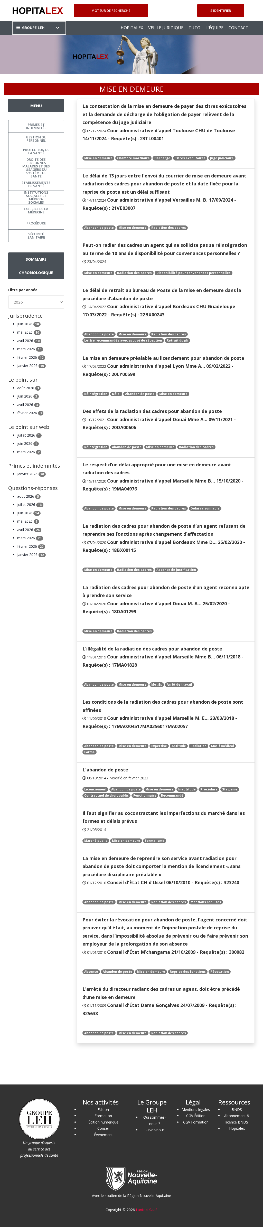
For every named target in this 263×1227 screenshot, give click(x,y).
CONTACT (238, 28)
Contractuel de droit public (106, 795)
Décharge (162, 158)
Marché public (95, 840)
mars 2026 (29, 348)
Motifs (156, 684)
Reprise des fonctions (188, 971)
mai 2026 (28, 332)
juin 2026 (28, 324)
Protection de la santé (36, 151)
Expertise (159, 746)
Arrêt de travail (179, 684)
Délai (116, 394)
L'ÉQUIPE (214, 28)
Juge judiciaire (222, 158)
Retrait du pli (177, 340)
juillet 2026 (28, 435)
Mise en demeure (98, 158)
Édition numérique (103, 1122)
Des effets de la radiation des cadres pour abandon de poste (152, 411)
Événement (103, 1134)
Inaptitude (187, 789)
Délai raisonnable (205, 508)
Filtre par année (22, 289)
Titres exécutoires (190, 158)
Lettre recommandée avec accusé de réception (123, 340)
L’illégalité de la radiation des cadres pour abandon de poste (152, 649)
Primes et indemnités (36, 126)
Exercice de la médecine (36, 210)
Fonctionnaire (144, 795)
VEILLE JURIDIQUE (165, 28)
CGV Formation (196, 1122)
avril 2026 (28, 340)
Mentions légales (196, 1109)
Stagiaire (229, 789)
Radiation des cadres (168, 227)
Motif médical (222, 746)
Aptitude (179, 746)
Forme (89, 752)
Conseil (103, 1128)
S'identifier (220, 10)
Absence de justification (176, 570)
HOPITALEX (132, 28)
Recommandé (172, 795)
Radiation (198, 746)
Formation (103, 1115)
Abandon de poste (99, 227)
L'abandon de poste (105, 770)
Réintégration (95, 394)
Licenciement (95, 789)
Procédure (209, 789)
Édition (103, 1109)
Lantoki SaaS (146, 1209)
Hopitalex (237, 1128)
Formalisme (154, 840)
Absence (91, 971)
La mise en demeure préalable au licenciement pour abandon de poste (163, 358)
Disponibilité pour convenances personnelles (193, 273)
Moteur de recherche (110, 10)
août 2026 (28, 387)
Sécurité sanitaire (36, 236)
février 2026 (30, 357)
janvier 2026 (30, 365)
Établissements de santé (36, 184)
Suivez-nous (155, 1129)
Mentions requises (206, 902)
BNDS (237, 1109)
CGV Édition (195, 1115)
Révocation (219, 971)
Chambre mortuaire (133, 158)
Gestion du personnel (36, 139)
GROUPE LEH (33, 27)
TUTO (194, 28)
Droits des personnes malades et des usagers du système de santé (36, 168)
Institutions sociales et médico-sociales (36, 197)
